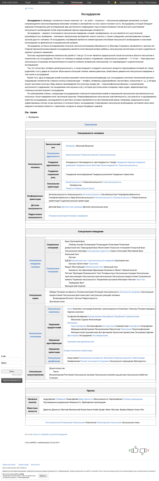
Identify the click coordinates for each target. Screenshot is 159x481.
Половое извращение (133, 399)
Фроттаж (141, 279)
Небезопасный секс (94, 267)
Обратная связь (9, 465)
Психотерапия (103, 422)
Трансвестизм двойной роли (80, 342)
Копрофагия (134, 326)
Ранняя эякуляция (89, 361)
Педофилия (119, 316)
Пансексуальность (103, 197)
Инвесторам (24, 465)
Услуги (61, 2)
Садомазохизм (132, 316)
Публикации (76, 2)
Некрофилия (108, 316)
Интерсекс (71, 146)
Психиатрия (66, 422)
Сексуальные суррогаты (98, 251)
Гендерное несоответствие (88, 165)
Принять (43, 476)
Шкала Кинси (88, 188)
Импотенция (139, 358)
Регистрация (151, 2)
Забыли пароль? (17, 375)
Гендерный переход (126, 162)
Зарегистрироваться (11, 380)
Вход (140, 2)
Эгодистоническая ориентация (78, 350)
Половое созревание (78, 216)
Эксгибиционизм (100, 335)
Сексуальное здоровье (130, 292)
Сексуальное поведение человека (35, 263)
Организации (44, 2)
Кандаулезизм (94, 316)
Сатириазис (103, 361)
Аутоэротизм (108, 326)
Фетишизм (72, 323)
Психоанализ (79, 422)
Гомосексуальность (112, 182)
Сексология (91, 124)
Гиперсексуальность (123, 358)
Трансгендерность (109, 165)
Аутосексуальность (92, 194)
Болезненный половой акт (91, 358)
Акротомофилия (78, 326)
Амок (69, 309)
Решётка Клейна (73, 188)
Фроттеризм (73, 335)
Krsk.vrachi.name (10, 2)
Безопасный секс (79, 260)
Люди (27, 2)
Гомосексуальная (107, 155)
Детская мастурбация (72, 207)
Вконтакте (35, 465)
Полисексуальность (122, 197)
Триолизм (93, 264)
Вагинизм (108, 358)
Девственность (86, 399)
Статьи (30, 8)
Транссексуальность (128, 165)
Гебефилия (61, 399)
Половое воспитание (58, 216)
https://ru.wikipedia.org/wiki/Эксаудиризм (50, 434)
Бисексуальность (74, 182)
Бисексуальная (73, 155)
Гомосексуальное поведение (101, 260)
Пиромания (126, 329)
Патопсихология (53, 422)
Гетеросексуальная (90, 155)
